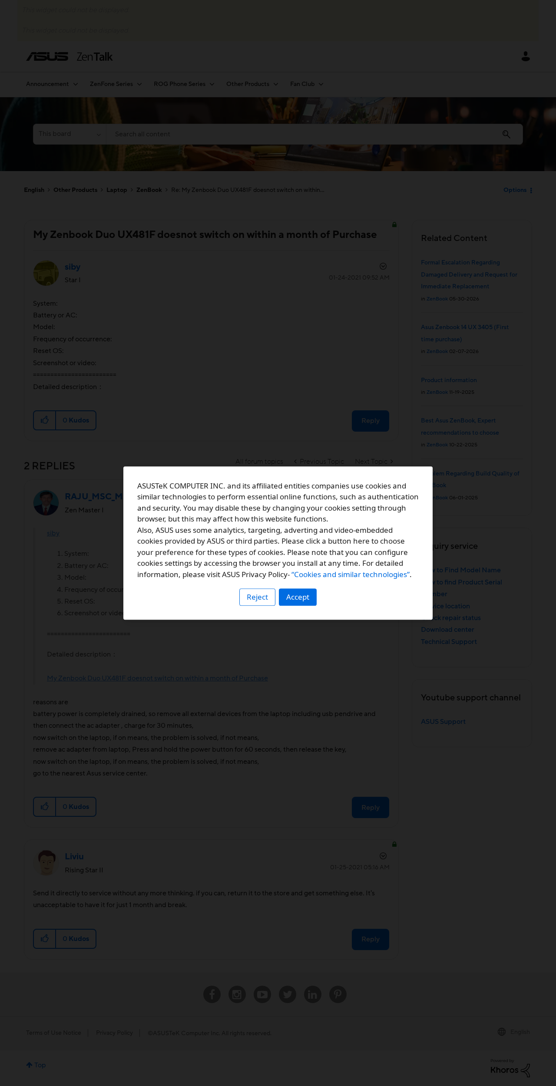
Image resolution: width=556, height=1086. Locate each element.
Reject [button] (257, 597)
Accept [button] (297, 597)
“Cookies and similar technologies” (350, 574)
